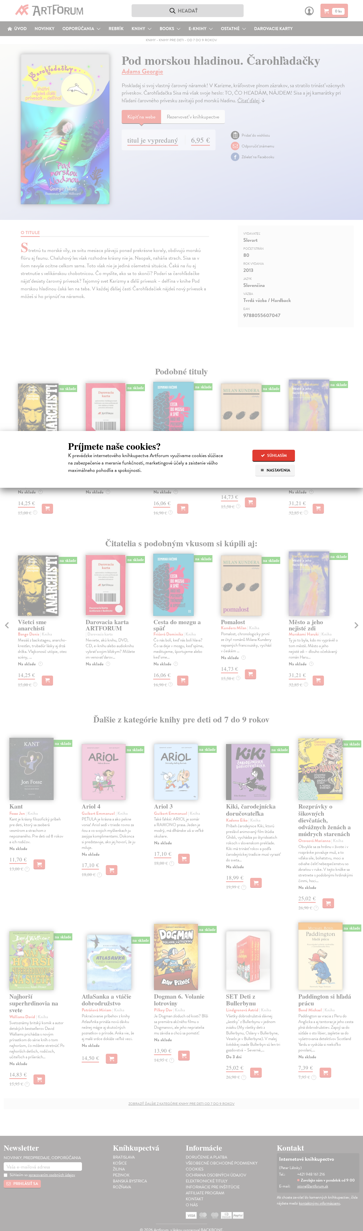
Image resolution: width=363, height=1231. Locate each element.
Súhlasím (276, 456)
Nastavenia (278, 470)
